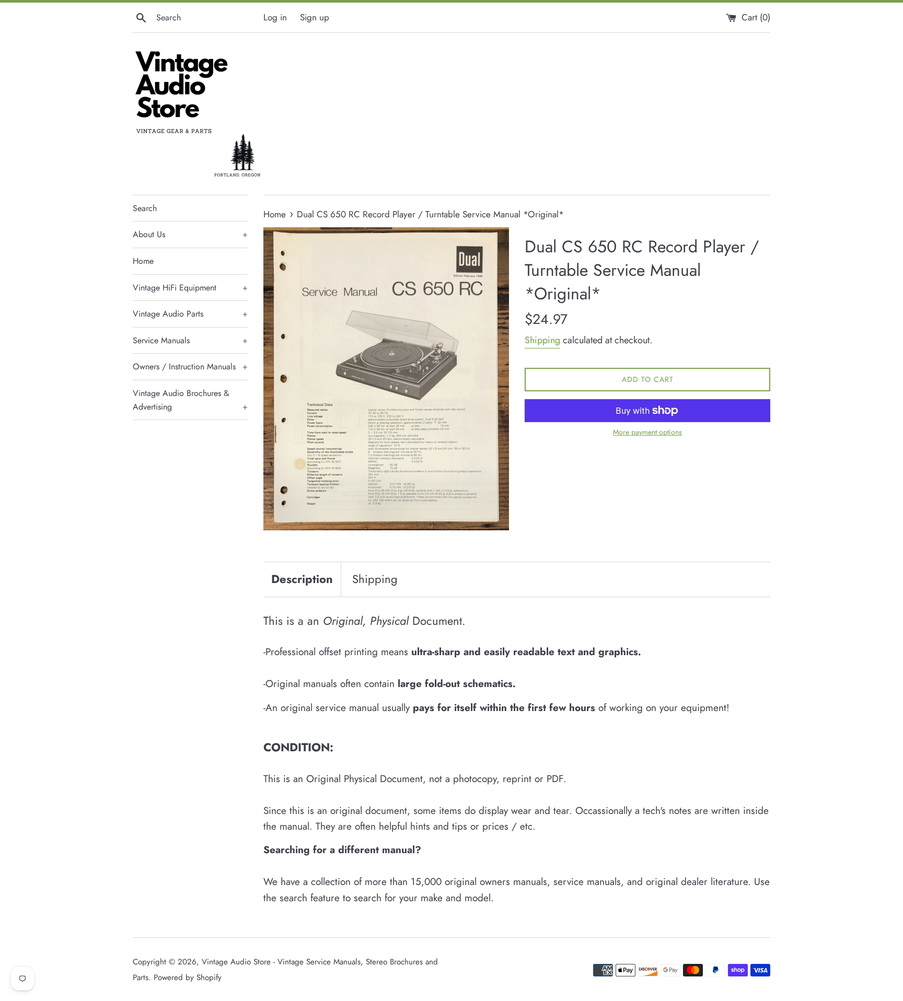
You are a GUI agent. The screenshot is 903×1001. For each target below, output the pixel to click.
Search (145, 208)
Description (302, 579)
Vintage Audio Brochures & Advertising (190, 400)
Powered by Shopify (188, 977)
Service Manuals (190, 340)
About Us (190, 234)
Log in (275, 17)
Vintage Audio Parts (190, 314)
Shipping (542, 340)
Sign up (314, 17)
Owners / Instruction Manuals (190, 366)
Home (143, 261)
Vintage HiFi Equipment (190, 288)
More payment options (647, 432)
